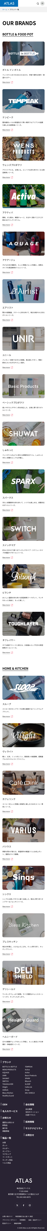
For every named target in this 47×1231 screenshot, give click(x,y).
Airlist (27, 1072)
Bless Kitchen (7, 1093)
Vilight (4, 1087)
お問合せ (29, 1135)
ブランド (6, 1062)
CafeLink (28, 1087)
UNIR (4, 1075)
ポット (4, 1145)
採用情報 (29, 1121)
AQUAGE (5, 1072)
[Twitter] (17, 1205)
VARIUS (5, 1090)
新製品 (4, 1125)
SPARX (27, 1078)
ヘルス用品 (6, 1163)
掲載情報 (5, 1131)
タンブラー (6, 1151)
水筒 (4, 1142)
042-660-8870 (25, 1197)
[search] (37, 3)
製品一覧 (6, 1137)
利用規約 (23, 1220)
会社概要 (28, 1109)
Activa (27, 1069)
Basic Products (31, 1075)
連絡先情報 (17, 1223)
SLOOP (27, 1084)
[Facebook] (23, 1205)
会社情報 (29, 1104)
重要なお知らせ (8, 1122)
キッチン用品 (7, 1160)
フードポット (7, 1157)
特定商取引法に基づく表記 (24, 1216)
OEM (4, 1104)
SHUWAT (5, 1078)
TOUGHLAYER (7, 1084)
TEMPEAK (28, 1066)
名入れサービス (10, 1111)
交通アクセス (30, 1115)
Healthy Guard (8, 1095)
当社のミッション (32, 1112)
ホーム (4, 9)
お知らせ (6, 1117)
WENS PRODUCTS (9, 1069)
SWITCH (5, 1081)
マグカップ (6, 1154)
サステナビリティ (34, 1128)
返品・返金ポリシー (34, 1220)
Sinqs (27, 1090)
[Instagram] (29, 1205)
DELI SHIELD (30, 1093)
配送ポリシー (6, 1223)
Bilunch (28, 1081)
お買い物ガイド (7, 1216)
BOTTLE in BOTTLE (9, 1066)
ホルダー (5, 1148)
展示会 (4, 1128)
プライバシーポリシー (9, 1220)
